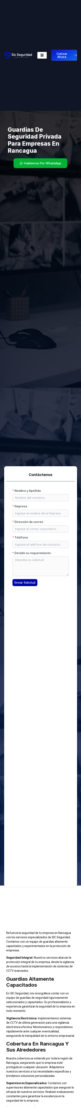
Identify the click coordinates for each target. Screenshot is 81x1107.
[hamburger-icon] (42, 55)
